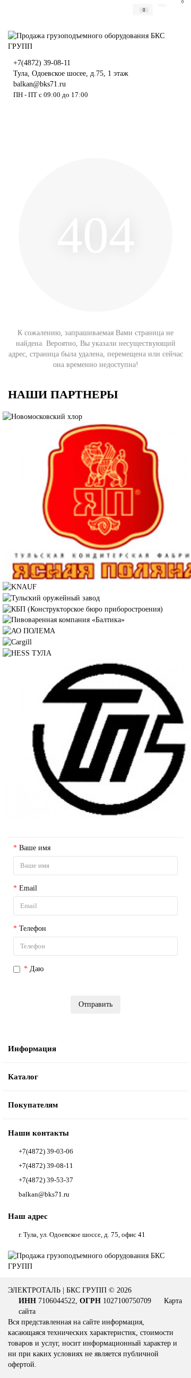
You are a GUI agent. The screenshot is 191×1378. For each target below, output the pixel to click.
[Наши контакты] (169, 1360)
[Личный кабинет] (162, 5)
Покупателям (33, 1104)
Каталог (23, 1076)
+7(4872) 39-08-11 (42, 63)
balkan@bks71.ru (39, 84)
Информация (32, 1048)
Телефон (32, 928)
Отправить (95, 1004)
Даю (94, 974)
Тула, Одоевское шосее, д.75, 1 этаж (70, 73)
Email (28, 888)
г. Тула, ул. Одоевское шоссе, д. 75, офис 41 (82, 1235)
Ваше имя (34, 848)
